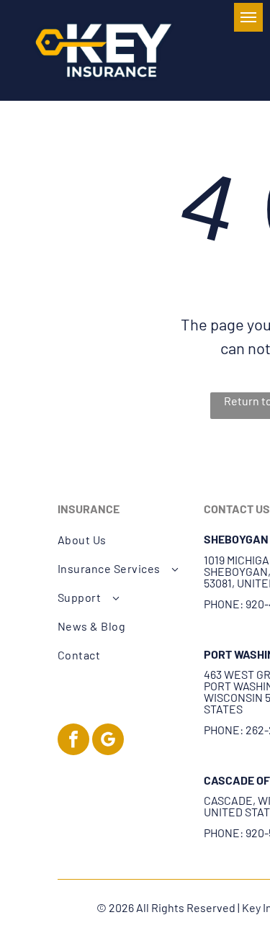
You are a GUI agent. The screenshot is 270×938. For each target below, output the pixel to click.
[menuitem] (123, 540)
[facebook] (73, 741)
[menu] (248, 17)
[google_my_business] (108, 741)
